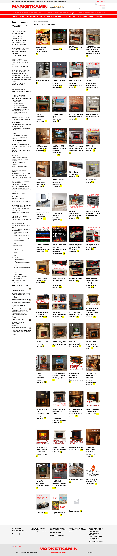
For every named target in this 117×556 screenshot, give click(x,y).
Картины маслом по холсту (19, 280)
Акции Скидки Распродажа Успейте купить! (38, 528)
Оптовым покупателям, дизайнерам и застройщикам (20, 531)
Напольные (16, 265)
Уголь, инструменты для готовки (21, 107)
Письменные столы (17, 38)
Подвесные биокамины (19, 259)
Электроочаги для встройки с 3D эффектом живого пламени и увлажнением (21, 121)
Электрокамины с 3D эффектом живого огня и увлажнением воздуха (20, 137)
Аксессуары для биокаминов (20, 276)
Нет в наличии (16, 282)
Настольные (16, 272)
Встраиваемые (17, 261)
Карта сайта (90, 552)
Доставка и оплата (17, 528)
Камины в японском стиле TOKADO (21, 219)
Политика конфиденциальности (20, 534)
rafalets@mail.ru (96, 538)
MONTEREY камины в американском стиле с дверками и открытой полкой (21, 35)
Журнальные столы (17, 245)
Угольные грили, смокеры (19, 105)
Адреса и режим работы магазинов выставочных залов (77, 528)
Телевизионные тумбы (18, 89)
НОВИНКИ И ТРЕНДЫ (17, 29)
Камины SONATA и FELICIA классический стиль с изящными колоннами (21, 195)
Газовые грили (17, 101)
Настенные (16, 270)
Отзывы (71, 531)
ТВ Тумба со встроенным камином (21, 87)
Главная (35, 21)
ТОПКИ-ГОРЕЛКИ (18, 274)
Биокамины (15, 257)
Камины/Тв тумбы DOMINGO (19, 140)
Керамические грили (18, 103)
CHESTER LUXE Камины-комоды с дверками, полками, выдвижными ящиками (21, 190)
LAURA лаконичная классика (20, 31)
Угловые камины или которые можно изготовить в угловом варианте (20, 159)
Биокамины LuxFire (18, 278)
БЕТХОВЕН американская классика (21, 77)
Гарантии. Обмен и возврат (38, 531)
